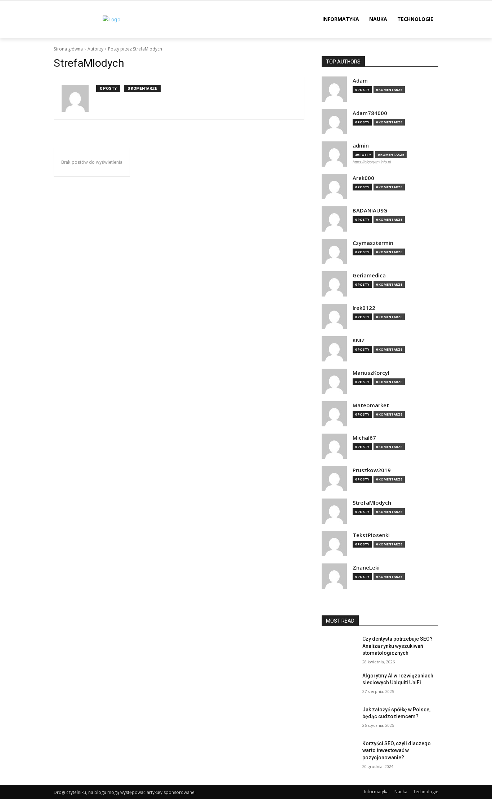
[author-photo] (79, 98)
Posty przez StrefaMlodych (135, 49)
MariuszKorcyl (371, 372)
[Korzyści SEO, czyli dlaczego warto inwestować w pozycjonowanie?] (339, 752)
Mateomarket (371, 405)
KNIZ (359, 340)
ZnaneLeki (366, 567)
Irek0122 (364, 307)
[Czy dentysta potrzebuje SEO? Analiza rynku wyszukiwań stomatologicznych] (339, 648)
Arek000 (363, 178)
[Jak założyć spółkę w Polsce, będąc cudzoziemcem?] (339, 718)
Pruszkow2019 (372, 470)
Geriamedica (369, 275)
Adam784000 (370, 113)
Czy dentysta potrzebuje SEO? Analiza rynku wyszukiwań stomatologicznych (397, 646)
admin (361, 145)
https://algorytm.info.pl (372, 162)
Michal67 (364, 437)
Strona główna (68, 49)
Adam (360, 80)
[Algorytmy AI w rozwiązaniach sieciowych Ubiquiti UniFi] (339, 684)
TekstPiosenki (371, 535)
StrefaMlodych (372, 502)
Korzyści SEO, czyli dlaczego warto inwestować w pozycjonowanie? (396, 750)
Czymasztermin (373, 243)
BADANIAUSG (370, 210)
